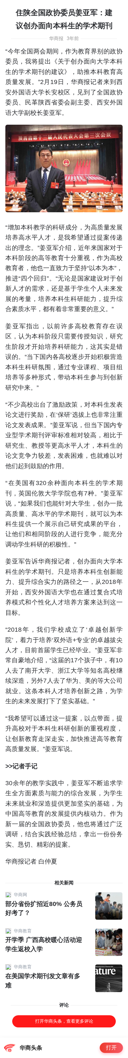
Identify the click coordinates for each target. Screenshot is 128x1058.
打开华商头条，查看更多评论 (64, 1021)
